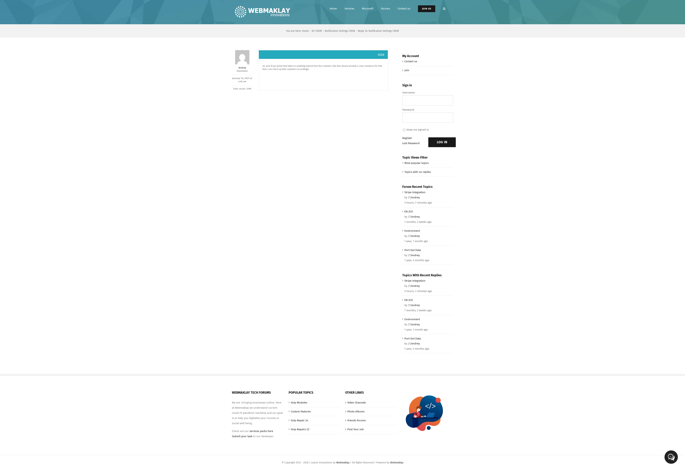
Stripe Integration (414, 192)
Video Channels (356, 402)
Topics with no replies (417, 172)
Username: (408, 92)
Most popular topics (416, 163)
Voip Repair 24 (299, 420)
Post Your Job (355, 429)
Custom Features (301, 411)
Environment (412, 230)
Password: (408, 109)
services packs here (261, 431)
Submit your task (242, 436)
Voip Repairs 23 (300, 429)
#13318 (381, 54)
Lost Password (411, 143)
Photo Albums (355, 411)
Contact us (410, 61)
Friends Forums (356, 420)
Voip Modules (299, 402)
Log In (442, 142)
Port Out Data (412, 250)
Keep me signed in (418, 129)
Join (406, 70)
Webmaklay (342, 462)
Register (407, 138)
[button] (444, 8)
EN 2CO (408, 211)
